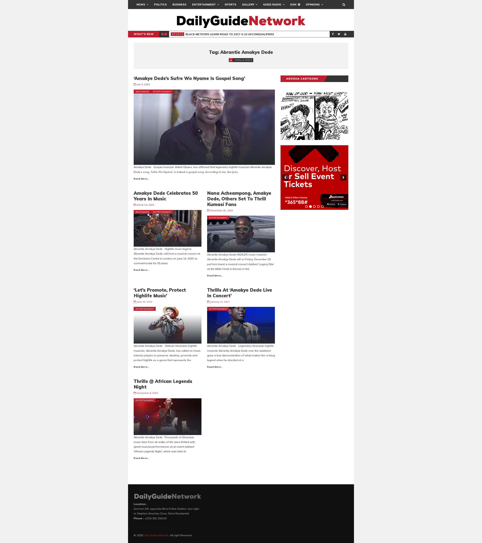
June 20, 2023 (144, 301)
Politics (160, 4)
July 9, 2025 (143, 84)
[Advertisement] (309, 271)
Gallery (248, 4)
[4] (318, 206)
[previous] (285, 177)
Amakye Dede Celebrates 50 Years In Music (166, 196)
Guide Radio (272, 4)
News (141, 4)
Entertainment (204, 4)
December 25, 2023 (221, 210)
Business (179, 4)
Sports (230, 4)
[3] (314, 206)
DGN (293, 4)
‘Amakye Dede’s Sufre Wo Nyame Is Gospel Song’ (189, 78)
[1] (306, 206)
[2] (310, 206)
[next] (343, 177)
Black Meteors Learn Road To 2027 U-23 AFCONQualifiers (230, 34)
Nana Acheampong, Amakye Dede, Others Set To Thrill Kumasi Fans (239, 198)
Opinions (313, 4)
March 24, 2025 (145, 204)
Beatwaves (142, 91)
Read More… (141, 178)
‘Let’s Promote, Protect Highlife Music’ (160, 292)
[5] (322, 206)
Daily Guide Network (156, 535)
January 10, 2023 (219, 301)
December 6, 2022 (147, 393)
